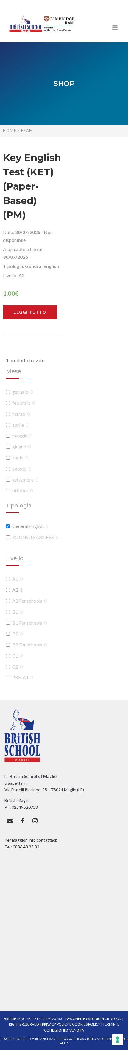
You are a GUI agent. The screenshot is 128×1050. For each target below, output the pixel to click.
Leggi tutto (29, 312)
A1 (15, 579)
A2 (15, 590)
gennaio (20, 392)
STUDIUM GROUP (102, 1018)
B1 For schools (27, 623)
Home (9, 130)
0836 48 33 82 (25, 846)
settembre (23, 479)
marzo (18, 414)
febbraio (21, 403)
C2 (15, 666)
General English (28, 526)
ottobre (20, 490)
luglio (18, 457)
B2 (15, 633)
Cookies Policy (86, 1024)
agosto (19, 468)
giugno (19, 446)
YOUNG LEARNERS (33, 537)
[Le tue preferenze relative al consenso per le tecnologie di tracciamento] (117, 1039)
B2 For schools (27, 644)
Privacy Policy (55, 1024)
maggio (20, 435)
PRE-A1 (20, 677)
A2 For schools (27, 601)
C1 (15, 655)
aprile (18, 425)
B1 (15, 612)
